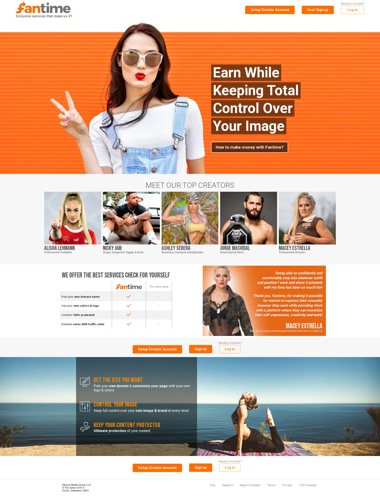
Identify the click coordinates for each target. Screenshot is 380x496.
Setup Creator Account (270, 10)
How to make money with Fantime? (249, 147)
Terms (271, 485)
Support (227, 485)
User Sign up (317, 10)
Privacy (287, 485)
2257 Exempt (308, 485)
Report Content (250, 485)
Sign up (201, 349)
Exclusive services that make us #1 (44, 16)
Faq (212, 485)
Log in (352, 10)
